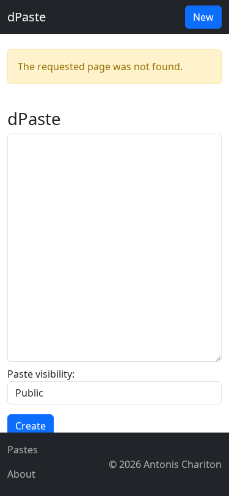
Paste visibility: (41, 374)
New (203, 17)
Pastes (22, 449)
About (21, 474)
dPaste (26, 17)
